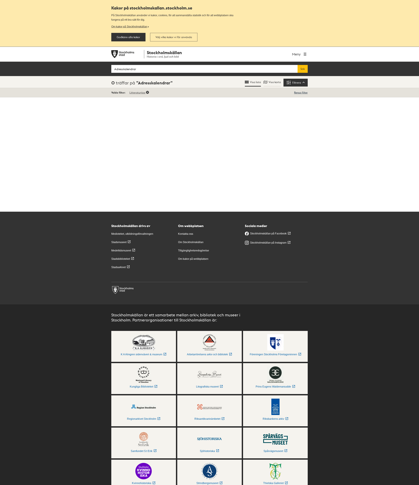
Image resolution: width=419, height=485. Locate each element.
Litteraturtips (137, 92)
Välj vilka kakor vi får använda (173, 37)
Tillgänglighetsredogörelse (193, 250)
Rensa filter (301, 92)
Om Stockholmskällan (190, 242)
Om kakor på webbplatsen (193, 258)
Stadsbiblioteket (120, 258)
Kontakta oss (185, 233)
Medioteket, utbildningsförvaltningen (132, 233)
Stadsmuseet (119, 242)
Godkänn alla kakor (128, 37)
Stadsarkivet (118, 267)
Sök (303, 69)
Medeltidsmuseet (121, 250)
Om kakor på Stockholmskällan (129, 26)
